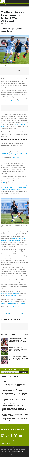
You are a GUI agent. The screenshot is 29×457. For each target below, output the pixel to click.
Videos (25, 5)
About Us (16, 441)
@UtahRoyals (16, 294)
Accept (3, 454)
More (26, 334)
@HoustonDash (5, 294)
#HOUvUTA (4, 303)
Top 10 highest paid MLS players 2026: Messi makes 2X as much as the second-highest (18, 358)
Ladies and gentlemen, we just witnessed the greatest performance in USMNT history (17, 340)
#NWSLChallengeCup (7, 154)
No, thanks (9, 454)
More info (20, 451)
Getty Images (4, 65)
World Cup (4, 5)
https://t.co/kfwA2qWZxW (21, 154)
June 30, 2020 (15, 157)
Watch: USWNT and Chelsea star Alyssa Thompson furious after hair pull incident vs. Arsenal (14, 410)
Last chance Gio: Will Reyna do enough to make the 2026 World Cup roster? (15, 415)
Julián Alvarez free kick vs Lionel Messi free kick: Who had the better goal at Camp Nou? (14, 404)
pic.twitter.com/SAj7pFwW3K (16, 303)
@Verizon (12, 301)
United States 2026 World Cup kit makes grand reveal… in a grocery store (15, 419)
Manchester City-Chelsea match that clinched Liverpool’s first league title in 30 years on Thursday (14, 187)
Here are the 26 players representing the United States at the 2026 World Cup (18, 349)
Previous (7, 314)
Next (21, 314)
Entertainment (17, 5)
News (10, 5)
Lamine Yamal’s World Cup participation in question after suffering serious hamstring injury (13, 399)
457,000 (4, 183)
